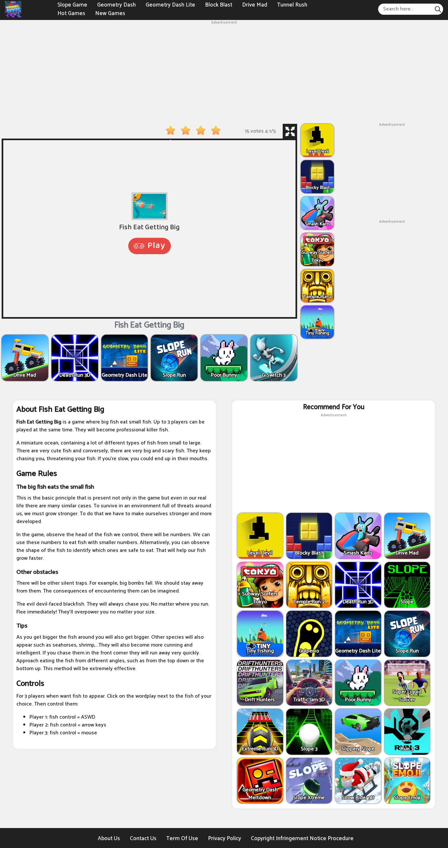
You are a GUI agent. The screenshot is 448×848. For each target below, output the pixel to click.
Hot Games (71, 13)
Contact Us (143, 838)
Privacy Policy (224, 838)
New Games (110, 13)
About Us (109, 838)
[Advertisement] (224, 71)
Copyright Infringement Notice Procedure (302, 838)
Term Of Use (182, 838)
